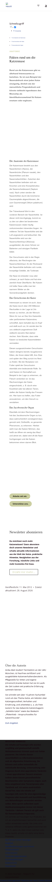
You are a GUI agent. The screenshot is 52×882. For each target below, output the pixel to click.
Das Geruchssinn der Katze (18, 41)
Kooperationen (12, 849)
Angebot (9, 843)
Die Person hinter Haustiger (18, 839)
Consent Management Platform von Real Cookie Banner (25, 880)
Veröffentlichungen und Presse (19, 846)
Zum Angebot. (11, 723)
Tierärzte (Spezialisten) (15, 856)
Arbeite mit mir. (20, 496)
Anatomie (18, 31)
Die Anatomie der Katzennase (18, 37)
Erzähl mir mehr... (23, 572)
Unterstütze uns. (20, 504)
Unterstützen (11, 853)
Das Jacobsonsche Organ (17, 45)
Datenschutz (11, 862)
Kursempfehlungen (14, 859)
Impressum (10, 866)
